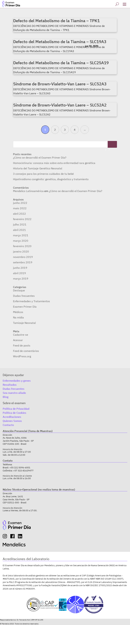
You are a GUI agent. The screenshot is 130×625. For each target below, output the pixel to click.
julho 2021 (19, 224)
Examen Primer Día (25, 306)
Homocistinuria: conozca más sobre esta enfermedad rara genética (54, 163)
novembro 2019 (23, 257)
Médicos (18, 312)
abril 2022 (19, 213)
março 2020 (20, 240)
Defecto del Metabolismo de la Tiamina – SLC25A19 (61, 62)
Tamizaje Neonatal (24, 322)
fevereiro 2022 (22, 219)
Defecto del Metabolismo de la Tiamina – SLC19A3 (59, 41)
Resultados (10, 384)
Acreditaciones (12, 416)
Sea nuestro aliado (14, 392)
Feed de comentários (26, 351)
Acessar (18, 340)
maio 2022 (20, 208)
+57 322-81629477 (23, 470)
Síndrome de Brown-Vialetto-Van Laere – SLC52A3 (59, 84)
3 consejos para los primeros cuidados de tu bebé (43, 173)
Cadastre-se (20, 334)
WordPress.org (22, 356)
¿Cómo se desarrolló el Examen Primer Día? (39, 157)
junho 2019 (20, 267)
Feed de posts (21, 345)
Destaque (19, 290)
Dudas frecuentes (24, 295)
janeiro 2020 (21, 251)
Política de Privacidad (16, 408)
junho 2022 (20, 203)
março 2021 (20, 235)
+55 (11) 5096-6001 (19, 467)
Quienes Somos (12, 421)
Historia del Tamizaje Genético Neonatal (37, 168)
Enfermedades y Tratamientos (31, 301)
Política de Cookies (14, 412)
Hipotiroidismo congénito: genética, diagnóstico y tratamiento (51, 179)
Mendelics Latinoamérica (28, 191)
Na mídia (18, 317)
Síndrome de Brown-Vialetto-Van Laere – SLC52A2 (59, 105)
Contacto (8, 425)
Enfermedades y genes (17, 380)
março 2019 (20, 278)
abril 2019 (19, 273)
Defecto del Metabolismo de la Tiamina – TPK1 (56, 20)
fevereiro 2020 (22, 246)
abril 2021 (19, 230)
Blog (5, 397)
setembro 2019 (22, 262)
